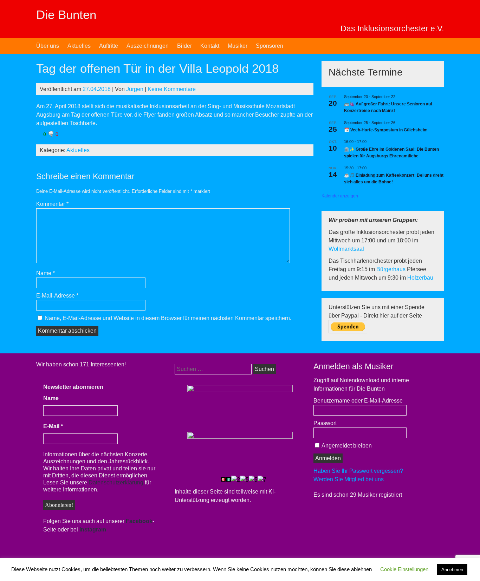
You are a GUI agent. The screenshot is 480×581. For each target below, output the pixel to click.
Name (45, 273)
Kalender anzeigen (340, 196)
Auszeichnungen (148, 46)
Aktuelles (79, 46)
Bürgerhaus (391, 269)
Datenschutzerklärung (116, 482)
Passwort (325, 423)
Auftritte (108, 46)
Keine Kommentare (172, 89)
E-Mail (53, 426)
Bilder (184, 46)
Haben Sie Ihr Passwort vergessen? (358, 471)
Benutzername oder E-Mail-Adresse (358, 401)
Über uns (47, 46)
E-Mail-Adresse (57, 296)
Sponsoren (269, 46)
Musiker (237, 46)
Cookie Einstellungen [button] (404, 569)
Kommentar (52, 204)
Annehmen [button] (452, 569)
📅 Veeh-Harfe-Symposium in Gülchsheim (386, 130)
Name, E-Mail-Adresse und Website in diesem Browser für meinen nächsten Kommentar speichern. (168, 318)
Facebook (139, 521)
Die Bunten (66, 14)
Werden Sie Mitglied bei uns (348, 479)
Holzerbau (420, 278)
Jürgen (134, 89)
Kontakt (209, 46)
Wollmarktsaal (346, 249)
